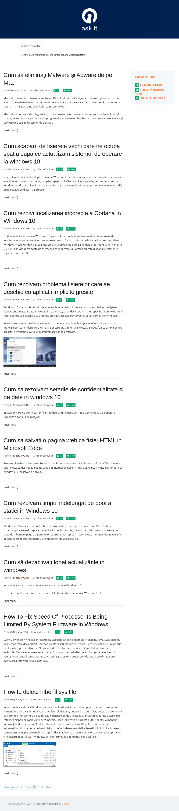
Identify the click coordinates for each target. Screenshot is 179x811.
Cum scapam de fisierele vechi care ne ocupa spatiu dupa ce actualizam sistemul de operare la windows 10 (62, 154)
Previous (9, 787)
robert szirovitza (31, 46)
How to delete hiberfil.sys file (39, 691)
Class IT (65, 803)
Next (48, 787)
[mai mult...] (10, 130)
